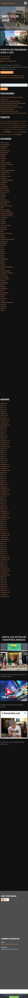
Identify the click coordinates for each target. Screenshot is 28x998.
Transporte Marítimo (6, 302)
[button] (26, 3)
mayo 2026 (3, 409)
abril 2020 (3, 549)
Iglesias (2, 235)
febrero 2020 (4, 553)
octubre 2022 (4, 492)
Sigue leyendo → (7, 72)
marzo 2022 (3, 506)
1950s (21, 123)
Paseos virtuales (5, 271)
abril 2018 (3, 583)
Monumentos (4, 259)
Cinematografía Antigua (7, 170)
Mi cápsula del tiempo (7, 109)
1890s (1, 123)
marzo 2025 (3, 435)
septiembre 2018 (5, 575)
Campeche (15, 125)
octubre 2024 (4, 444)
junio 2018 (3, 579)
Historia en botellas (12, 129)
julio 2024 (3, 450)
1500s (1, 121)
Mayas (2, 255)
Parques (2, 269)
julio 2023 (3, 474)
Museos (2, 261)
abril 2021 (3, 525)
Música (2, 263)
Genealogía (3, 217)
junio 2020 (3, 545)
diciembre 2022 (4, 488)
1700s (6, 121)
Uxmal (11, 134)
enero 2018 (3, 588)
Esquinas (3, 196)
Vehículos (3, 308)
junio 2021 (3, 521)
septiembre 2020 (5, 539)
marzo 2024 (3, 458)
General (2, 219)
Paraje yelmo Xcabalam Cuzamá (9, 101)
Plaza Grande (4, 277)
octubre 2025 (4, 423)
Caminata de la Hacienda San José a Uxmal (13, 113)
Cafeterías (3, 158)
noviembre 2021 (5, 513)
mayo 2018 (3, 581)
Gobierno (3, 223)
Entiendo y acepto (14, 997)
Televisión (3, 298)
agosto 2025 (3, 427)
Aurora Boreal (4, 143)
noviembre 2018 (5, 571)
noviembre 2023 (5, 466)
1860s (20, 121)
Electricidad (4, 188)
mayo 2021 (3, 523)
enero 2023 (3, 486)
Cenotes (2, 168)
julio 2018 (3, 577)
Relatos (2, 285)
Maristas (3, 253)
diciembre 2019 (4, 557)
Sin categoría (4, 292)
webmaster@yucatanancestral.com (10, 944)
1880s (25, 121)
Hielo (2, 231)
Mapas (2, 251)
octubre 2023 (4, 468)
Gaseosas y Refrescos (6, 215)
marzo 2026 (3, 413)
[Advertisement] (14, 336)
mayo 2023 (3, 478)
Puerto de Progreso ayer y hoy (13, 51)
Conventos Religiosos (6, 180)
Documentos (4, 186)
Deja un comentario (9, 61)
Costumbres (4, 182)
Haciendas (6, 129)
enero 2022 (3, 510)
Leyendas (3, 245)
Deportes (3, 184)
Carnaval (3, 166)
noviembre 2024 (5, 442)
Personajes (3, 275)
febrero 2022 (4, 508)
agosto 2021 (3, 519)
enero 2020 (3, 555)
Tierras (2, 300)
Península (18, 132)
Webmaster (6, 59)
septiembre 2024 (5, 446)
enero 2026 (3, 417)
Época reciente (4, 192)
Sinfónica (3, 294)
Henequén (3, 229)
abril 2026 (3, 411)
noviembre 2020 (5, 535)
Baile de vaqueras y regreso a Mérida (11, 107)
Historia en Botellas (6, 233)
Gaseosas (1, 129)
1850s (18, 121)
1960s (24, 123)
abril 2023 (3, 480)
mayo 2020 (3, 547)
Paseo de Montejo (14, 132)
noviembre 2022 (5, 490)
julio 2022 (3, 498)
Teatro (2, 296)
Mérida (8, 131)
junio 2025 (3, 429)
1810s (12, 121)
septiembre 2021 (5, 517)
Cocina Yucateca (3, 127)
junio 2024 (3, 452)
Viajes (14, 134)
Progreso (14, 77)
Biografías (3, 154)
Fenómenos (3, 200)
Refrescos (3, 281)
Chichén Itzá (24, 125)
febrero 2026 (4, 415)
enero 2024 (3, 462)
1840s (14, 121)
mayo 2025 (3, 431)
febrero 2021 (3, 529)
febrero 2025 (3, 437)
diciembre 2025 (4, 419)
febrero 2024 (4, 460)
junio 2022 (3, 500)
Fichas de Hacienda (6, 206)
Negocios (3, 265)
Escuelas (3, 194)
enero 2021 (3, 531)
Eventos (2, 198)
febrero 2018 (3, 586)
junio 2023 (3, 476)
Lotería (2, 249)
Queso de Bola (4, 279)
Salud (2, 290)
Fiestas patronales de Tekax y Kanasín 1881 (12, 103)
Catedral (20, 125)
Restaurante (4, 288)
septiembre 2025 (5, 425)
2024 (4, 125)
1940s (19, 123)
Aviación (11, 125)
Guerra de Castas (5, 225)
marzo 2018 (3, 584)
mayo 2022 (3, 502)
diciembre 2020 (5, 533)
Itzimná (17, 129)
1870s (23, 121)
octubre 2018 (4, 573)
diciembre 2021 (4, 512)
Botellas (2, 156)
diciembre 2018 (4, 569)
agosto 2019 (3, 561)
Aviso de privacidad (14, 993)
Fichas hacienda (22, 127)
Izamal (21, 129)
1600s (4, 121)
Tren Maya (3, 306)
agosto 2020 (3, 541)
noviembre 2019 (5, 559)
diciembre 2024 (4, 441)
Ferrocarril (16, 127)
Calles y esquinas (5, 162)
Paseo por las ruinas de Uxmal (9, 111)
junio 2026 (3, 407)
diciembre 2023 (4, 464)
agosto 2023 (3, 472)
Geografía (3, 221)
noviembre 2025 (5, 421)
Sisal (4, 134)
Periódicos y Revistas (6, 273)
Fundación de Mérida (6, 214)
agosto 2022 (3, 496)
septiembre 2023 (5, 470)
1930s (15, 123)
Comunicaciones (5, 176)
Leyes (2, 247)
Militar (2, 257)
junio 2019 (3, 563)
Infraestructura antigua (7, 239)
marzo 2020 (3, 551)
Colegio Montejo (9, 127)
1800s (9, 121)
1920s (12, 123)
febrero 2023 (4, 484)
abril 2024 (3, 456)
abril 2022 (3, 504)
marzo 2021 (3, 527)
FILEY (2, 208)
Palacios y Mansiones (6, 267)
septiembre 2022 (5, 494)
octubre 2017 (4, 594)
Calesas (2, 160)
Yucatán (21, 77)
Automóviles (4, 146)
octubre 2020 (4, 537)
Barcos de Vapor (5, 150)
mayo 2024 (3, 454)
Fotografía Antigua (17, 76)
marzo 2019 (3, 565)
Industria (3, 237)
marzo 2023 (3, 482)
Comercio (3, 174)
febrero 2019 (4, 567)
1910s (9, 123)
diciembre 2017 (4, 590)
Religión (1, 134)
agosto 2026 (3, 403)
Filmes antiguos (5, 210)
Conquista (3, 178)
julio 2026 (3, 405)
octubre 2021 (4, 515)
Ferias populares (5, 202)
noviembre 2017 (5, 592)
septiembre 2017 (5, 596)
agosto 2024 (3, 448)
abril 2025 (3, 433)
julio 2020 (3, 543)
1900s (5, 123)
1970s (1, 125)
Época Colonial (4, 190)
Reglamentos (4, 283)
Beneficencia (4, 152)
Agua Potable (7, 125)
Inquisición (3, 243)
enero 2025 (3, 439)
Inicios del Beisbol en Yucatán (9, 105)
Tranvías (8, 134)
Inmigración (4, 241)
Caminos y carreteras (6, 164)
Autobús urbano (5, 144)
